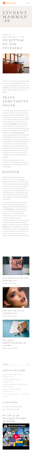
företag (5, 227)
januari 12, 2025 (7, 283)
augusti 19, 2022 (8, 316)
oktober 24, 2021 (8, 348)
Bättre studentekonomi (10, 37)
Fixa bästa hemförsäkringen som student (14, 342)
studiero (5, 88)
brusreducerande (19, 133)
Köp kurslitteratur (11, 409)
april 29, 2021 (7, 35)
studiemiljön (13, 124)
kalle (22, 37)
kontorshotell (9, 209)
